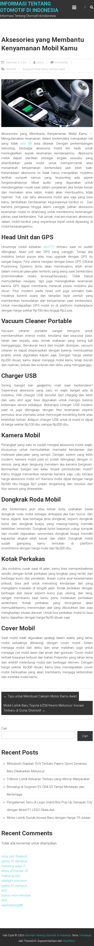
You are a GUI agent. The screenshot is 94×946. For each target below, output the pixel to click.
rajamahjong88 (12, 905)
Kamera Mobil (57, 69)
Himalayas (85, 935)
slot (4, 890)
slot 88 (26, 143)
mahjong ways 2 (13, 866)
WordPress (69, 941)
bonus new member (16, 895)
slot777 (49, 247)
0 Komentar (61, 62)
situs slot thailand (14, 856)
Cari (4, 728)
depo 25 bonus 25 (14, 871)
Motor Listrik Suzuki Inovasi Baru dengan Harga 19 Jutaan (49, 818)
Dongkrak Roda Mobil (35, 69)
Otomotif (11, 69)
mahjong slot (10, 876)
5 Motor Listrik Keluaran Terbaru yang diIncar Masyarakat (48, 779)
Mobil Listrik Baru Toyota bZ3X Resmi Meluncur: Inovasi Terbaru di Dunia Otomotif (43, 707)
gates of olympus (14, 861)
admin (40, 62)
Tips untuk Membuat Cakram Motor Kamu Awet (40, 696)
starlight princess (14, 881)
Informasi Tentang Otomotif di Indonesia (47, 935)
